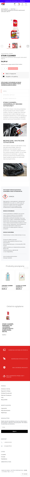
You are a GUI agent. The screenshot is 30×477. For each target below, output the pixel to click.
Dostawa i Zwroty (5, 389)
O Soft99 (3, 454)
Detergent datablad (7, 257)
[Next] (27, 29)
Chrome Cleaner (7, 286)
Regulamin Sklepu (5, 391)
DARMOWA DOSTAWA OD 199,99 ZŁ (15, 1)
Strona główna (4, 9)
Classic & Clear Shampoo (21, 286)
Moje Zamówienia (5, 410)
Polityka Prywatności (6, 393)
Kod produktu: (5, 53)
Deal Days (13, 9)
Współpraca (4, 459)
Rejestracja (4, 412)
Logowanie (4, 408)
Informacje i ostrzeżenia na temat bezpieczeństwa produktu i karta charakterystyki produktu (11, 84)
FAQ (2, 397)
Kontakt (3, 456)
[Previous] (3, 29)
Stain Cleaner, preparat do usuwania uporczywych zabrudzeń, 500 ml (13, 11)
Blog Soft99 (4, 399)
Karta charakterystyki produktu (10, 256)
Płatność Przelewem (6, 395)
